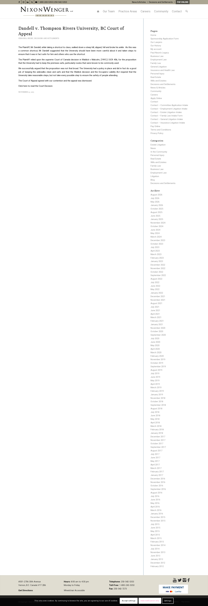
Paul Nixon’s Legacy (160, 52)
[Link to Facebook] (19, 2)
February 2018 (157, 429)
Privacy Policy (157, 133)
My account (156, 49)
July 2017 (155, 454)
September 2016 (158, 489)
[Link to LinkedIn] (28, 2)
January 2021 (157, 324)
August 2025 (156, 212)
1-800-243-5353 (45, 2)
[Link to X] (32, 2)
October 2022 (157, 272)
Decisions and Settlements (161, 2)
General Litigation (159, 66)
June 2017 (155, 457)
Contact (154, 101)
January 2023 (157, 261)
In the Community (159, 152)
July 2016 (155, 496)
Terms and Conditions (161, 129)
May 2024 (155, 233)
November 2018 (158, 398)
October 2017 (157, 443)
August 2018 (156, 408)
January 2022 (157, 293)
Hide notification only (150, 601)
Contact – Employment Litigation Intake (169, 108)
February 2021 (157, 321)
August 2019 (156, 370)
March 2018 (156, 426)
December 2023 (158, 240)
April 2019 (155, 384)
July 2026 (155, 198)
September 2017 (158, 447)
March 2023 (156, 254)
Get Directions (25, 590)
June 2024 (155, 230)
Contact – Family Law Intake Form (167, 115)
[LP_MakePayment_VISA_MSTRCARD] (173, 589)
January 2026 (157, 205)
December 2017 (158, 436)
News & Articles (139, 2)
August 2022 (156, 279)
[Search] (187, 11)
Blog (153, 180)
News (153, 148)
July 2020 (155, 338)
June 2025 (155, 216)
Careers (154, 94)
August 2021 (156, 303)
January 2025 (157, 219)
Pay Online (182, 2)
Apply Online (156, 98)
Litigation (155, 176)
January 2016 (157, 513)
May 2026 (155, 202)
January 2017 (157, 475)
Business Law (157, 56)
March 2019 (156, 387)
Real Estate (156, 77)
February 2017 (157, 471)
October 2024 (157, 226)
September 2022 (158, 275)
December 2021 (158, 296)
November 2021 (158, 300)
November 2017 (158, 440)
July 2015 (155, 524)
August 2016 (156, 492)
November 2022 (158, 268)
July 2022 (155, 282)
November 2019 (158, 359)
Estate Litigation (158, 144)
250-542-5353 (60, 2)
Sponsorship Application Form (165, 38)
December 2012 (158, 563)
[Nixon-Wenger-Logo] (46, 11)
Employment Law (159, 59)
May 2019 (155, 380)
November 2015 (158, 520)
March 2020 (156, 352)
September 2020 (158, 335)
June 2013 (155, 555)
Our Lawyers (156, 42)
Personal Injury (25, 38)
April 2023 (155, 251)
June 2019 (155, 377)
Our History (156, 45)
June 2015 (155, 527)
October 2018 (157, 401)
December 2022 (158, 265)
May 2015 (155, 531)
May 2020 (155, 345)
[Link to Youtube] (36, 2)
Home (153, 35)
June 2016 (155, 499)
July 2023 (155, 247)
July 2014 (155, 549)
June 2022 (155, 286)
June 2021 (155, 310)
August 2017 (156, 450)
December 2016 (158, 478)
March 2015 (156, 538)
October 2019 (157, 363)
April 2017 (155, 464)
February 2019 (157, 391)
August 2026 (156, 194)
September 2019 (158, 366)
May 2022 (155, 289)
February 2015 (157, 541)
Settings (167, 601)
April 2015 (155, 534)
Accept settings (129, 601)
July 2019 (155, 373)
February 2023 (157, 258)
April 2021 (155, 314)
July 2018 (155, 412)
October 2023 (157, 244)
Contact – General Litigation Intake (167, 119)
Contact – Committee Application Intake (169, 105)
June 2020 (155, 342)
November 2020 (158, 328)
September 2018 (158, 405)
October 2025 (157, 208)
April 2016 (155, 506)
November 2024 (158, 222)
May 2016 (155, 503)
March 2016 (156, 510)
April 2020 (155, 349)
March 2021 (156, 317)
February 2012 (157, 566)
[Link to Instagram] (23, 2)
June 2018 (155, 415)
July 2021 (155, 307)
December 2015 (158, 517)
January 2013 (157, 559)
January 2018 (157, 433)
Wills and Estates (158, 80)
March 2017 (156, 468)
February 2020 (157, 356)
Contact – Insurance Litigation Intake (168, 123)
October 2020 (157, 331)
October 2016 (157, 485)
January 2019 (157, 394)
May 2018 (155, 419)
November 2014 (158, 545)
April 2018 (155, 422)
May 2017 (155, 461)
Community (156, 91)
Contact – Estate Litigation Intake (166, 112)
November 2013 (158, 552)
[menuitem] (139, 2)
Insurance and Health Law (163, 70)
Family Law (156, 63)
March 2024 (156, 237)
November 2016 (158, 482)
